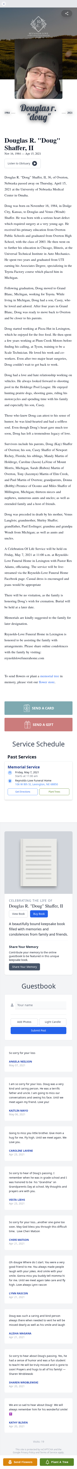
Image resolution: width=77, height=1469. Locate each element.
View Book (18, 914)
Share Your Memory (24, 967)
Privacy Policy (28, 1452)
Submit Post (38, 1030)
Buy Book (39, 914)
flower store (47, 682)
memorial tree (49, 676)
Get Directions (22, 791)
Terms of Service (48, 1452)
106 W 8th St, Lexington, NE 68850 (36, 784)
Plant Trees (54, 791)
